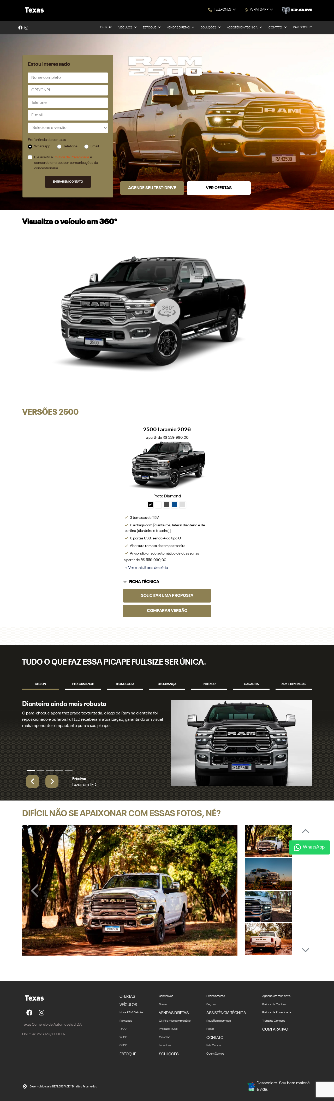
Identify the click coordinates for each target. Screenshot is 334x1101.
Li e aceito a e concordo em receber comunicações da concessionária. (66, 162)
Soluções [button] (209, 27)
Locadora (165, 1045)
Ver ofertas (219, 188)
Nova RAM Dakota (131, 1012)
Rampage (126, 1020)
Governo (164, 1037)
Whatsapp (42, 146)
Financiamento (215, 996)
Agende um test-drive (276, 996)
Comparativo (275, 1029)
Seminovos (166, 996)
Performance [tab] (83, 684)
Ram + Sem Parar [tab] (293, 684)
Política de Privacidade (71, 157)
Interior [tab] (209, 684)
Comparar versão (167, 611)
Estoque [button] (150, 27)
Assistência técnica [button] (242, 27)
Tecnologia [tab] (125, 684)
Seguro (211, 1004)
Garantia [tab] (251, 684)
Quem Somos (215, 1053)
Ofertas (106, 27)
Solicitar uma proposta (167, 596)
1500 (123, 1029)
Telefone (70, 146)
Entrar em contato (68, 181)
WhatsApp (259, 9)
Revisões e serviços (218, 1020)
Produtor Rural (168, 1029)
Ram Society (302, 27)
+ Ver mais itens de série (146, 568)
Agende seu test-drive (152, 188)
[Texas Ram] (33, 10)
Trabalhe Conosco (273, 1020)
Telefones (222, 9)
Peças (210, 1029)
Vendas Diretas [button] (178, 27)
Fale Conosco (214, 1045)
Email (95, 146)
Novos (163, 1004)
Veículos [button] (125, 27)
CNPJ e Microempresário (174, 1020)
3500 (123, 1045)
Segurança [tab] (167, 684)
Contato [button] (276, 27)
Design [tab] (40, 684)
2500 (123, 1037)
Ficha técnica (144, 582)
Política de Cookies (274, 1004)
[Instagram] (26, 28)
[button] (32, 781)
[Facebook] (20, 28)
